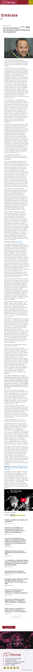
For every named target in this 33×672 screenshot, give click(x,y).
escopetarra (9, 431)
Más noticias (16, 616)
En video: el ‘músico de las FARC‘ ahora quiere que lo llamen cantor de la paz (16, 467)
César (14, 100)
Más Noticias (8, 627)
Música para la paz (16, 242)
